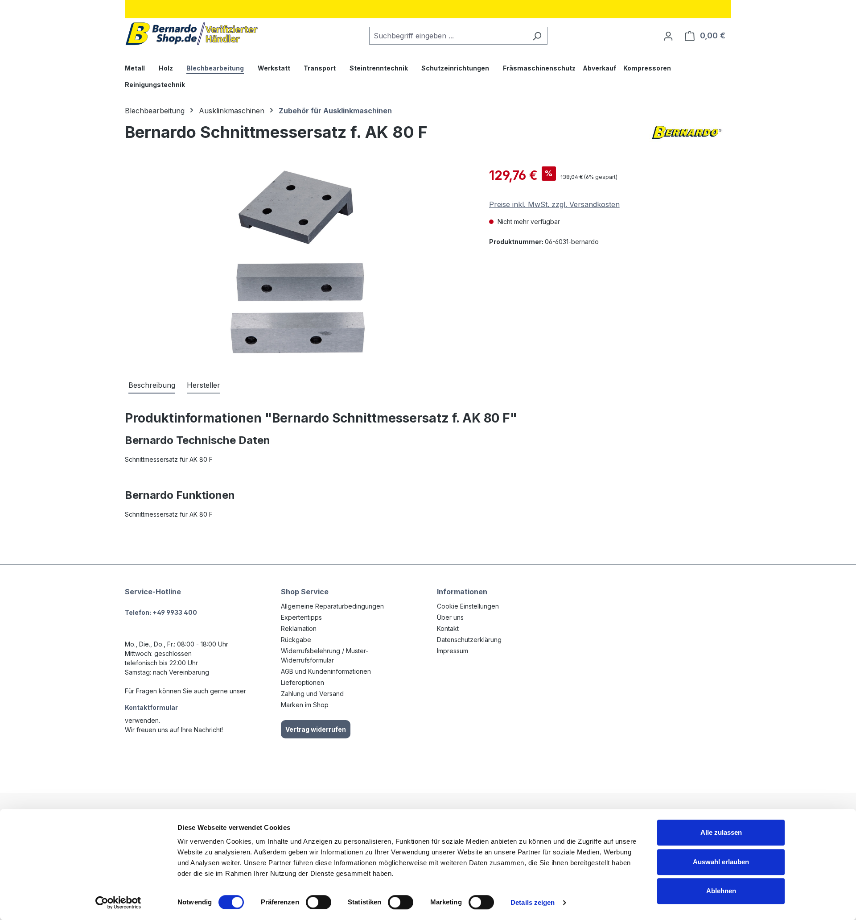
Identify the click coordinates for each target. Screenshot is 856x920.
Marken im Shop (305, 705)
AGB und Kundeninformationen (326, 671)
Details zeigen (532, 902)
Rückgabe (296, 639)
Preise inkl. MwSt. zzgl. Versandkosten (554, 204)
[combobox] (448, 36)
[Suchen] (537, 36)
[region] (298, 262)
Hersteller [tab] (203, 385)
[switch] (318, 902)
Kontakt (448, 628)
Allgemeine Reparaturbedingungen (332, 606)
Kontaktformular (151, 707)
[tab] (151, 385)
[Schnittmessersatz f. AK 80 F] (298, 262)
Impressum (452, 651)
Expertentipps (301, 617)
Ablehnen (721, 891)
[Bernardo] (686, 135)
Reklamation (299, 628)
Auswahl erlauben (721, 862)
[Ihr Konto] (668, 36)
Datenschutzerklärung (469, 639)
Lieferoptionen (302, 682)
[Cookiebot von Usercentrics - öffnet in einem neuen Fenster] (118, 902)
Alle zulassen (721, 832)
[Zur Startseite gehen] (192, 34)
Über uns (450, 617)
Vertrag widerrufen (315, 729)
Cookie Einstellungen (468, 606)
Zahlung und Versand (312, 693)
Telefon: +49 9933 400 (161, 612)
